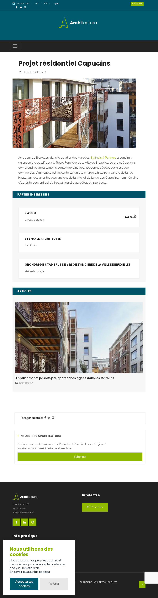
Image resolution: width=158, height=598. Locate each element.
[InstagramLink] (26, 7)
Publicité (137, 3)
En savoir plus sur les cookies (30, 572)
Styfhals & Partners (103, 157)
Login (56, 3)
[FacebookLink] (17, 7)
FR (45, 3)
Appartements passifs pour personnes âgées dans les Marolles (64, 378)
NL (36, 3)
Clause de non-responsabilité (98, 582)
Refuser (54, 583)
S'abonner (80, 456)
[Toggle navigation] (15, 46)
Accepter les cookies (24, 584)
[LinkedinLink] (22, 7)
